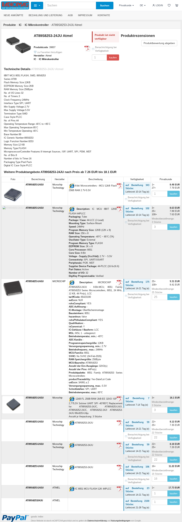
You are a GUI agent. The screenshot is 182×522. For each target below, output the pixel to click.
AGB (70, 15)
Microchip (57, 397)
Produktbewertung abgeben (159, 43)
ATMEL (56, 487)
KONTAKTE (104, 15)
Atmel (49, 55)
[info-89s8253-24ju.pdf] (119, 399)
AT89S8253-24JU (35, 184)
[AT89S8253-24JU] (71, 185)
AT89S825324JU (34, 500)
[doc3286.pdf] (87, 48)
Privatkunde (125, 5)
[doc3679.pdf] (119, 186)
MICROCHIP (59, 281)
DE (141, 5)
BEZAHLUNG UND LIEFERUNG (45, 15)
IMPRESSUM (85, 15)
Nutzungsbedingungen (120, 521)
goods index (37, 516)
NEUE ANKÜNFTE (13, 15)
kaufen (113, 57)
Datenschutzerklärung (97, 521)
